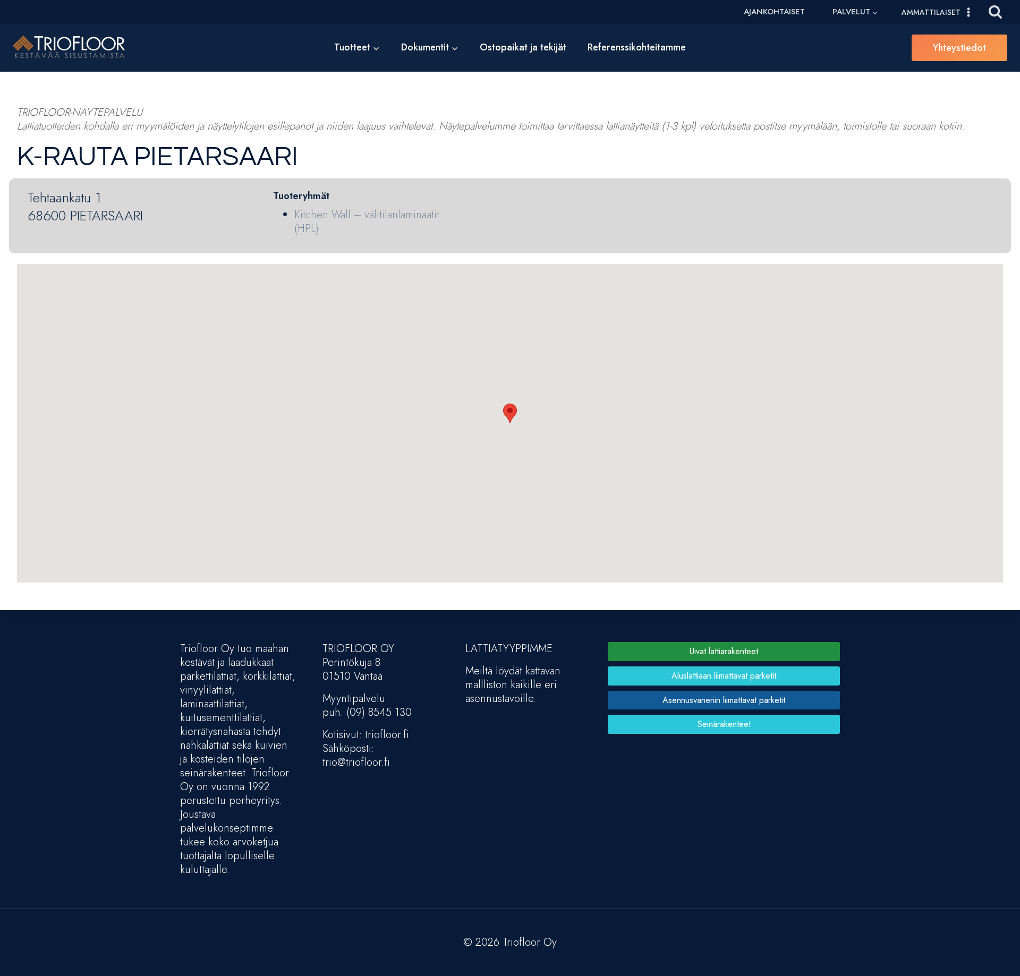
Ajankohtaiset (774, 12)
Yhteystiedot (959, 48)
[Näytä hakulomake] (995, 12)
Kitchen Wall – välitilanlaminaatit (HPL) (366, 221)
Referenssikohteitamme (637, 47)
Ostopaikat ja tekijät (523, 47)
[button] (510, 413)
